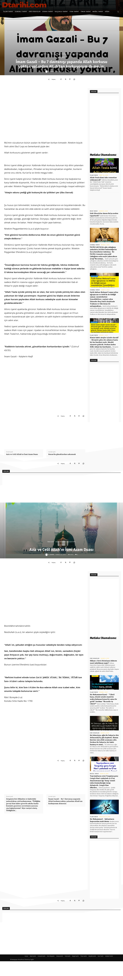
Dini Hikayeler (51, 956)
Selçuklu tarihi (92, 956)
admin (52, 71)
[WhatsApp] (74, 79)
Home (26, 956)
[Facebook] (61, 79)
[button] (118, 11)
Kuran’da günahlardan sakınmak (62, 454)
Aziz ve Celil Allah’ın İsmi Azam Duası (22, 454)
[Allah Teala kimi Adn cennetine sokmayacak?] (104, 165)
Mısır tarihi (94, 211)
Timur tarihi (83, 956)
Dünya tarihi (59, 956)
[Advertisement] (45, 115)
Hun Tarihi (100, 956)
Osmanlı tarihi (95, 244)
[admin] (46, 71)
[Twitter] (65, 79)
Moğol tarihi (75, 956)
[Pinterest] (70, 79)
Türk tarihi (67, 956)
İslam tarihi (46, 54)
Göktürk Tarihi (109, 956)
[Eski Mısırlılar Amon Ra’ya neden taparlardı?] (104, 201)
